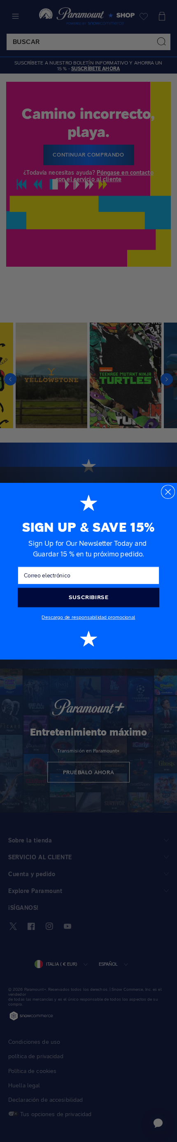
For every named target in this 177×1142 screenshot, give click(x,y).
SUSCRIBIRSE (88, 597)
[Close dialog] (168, 491)
